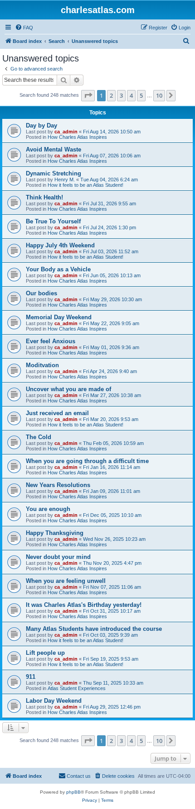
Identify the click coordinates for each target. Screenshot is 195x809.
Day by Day (41, 125)
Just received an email (57, 413)
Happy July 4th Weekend (60, 245)
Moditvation (42, 365)
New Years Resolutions (58, 485)
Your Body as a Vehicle (58, 269)
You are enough (48, 509)
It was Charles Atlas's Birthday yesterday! (83, 604)
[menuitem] (24, 27)
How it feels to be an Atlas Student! (85, 185)
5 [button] (141, 95)
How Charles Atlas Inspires (77, 137)
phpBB (73, 792)
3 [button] (121, 95)
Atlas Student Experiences (77, 688)
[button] (88, 95)
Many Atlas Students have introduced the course (94, 628)
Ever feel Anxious (50, 341)
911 (30, 676)
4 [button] (131, 95)
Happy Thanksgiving (54, 533)
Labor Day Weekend (54, 700)
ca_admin (66, 131)
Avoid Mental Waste (53, 149)
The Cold (38, 437)
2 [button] (111, 95)
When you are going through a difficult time (87, 461)
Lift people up (45, 652)
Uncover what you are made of (68, 389)
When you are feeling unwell (66, 580)
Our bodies (41, 293)
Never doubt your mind (58, 557)
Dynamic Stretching (53, 173)
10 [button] (159, 95)
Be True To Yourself (53, 221)
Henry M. (64, 179)
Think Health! (44, 197)
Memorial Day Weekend (59, 317)
